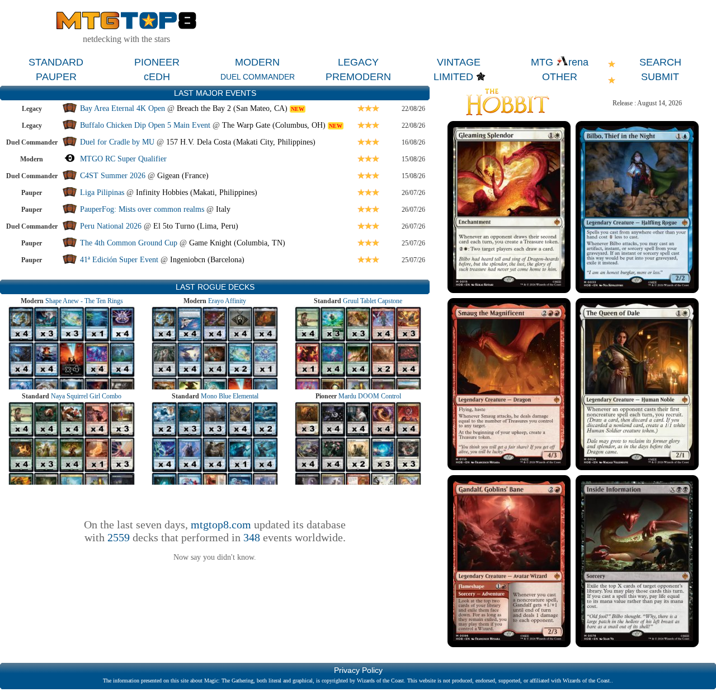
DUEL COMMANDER (257, 76)
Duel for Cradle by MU (117, 142)
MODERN (257, 62)
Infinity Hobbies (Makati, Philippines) (196, 192)
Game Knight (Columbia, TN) (237, 243)
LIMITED (453, 76)
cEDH (157, 76)
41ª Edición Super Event (119, 260)
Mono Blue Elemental (229, 396)
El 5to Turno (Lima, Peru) (195, 226)
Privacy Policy (358, 670)
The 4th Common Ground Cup (128, 243)
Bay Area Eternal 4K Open (122, 108)
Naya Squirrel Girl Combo (86, 396)
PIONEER (157, 62)
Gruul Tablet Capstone (372, 301)
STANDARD (56, 62)
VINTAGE (459, 62)
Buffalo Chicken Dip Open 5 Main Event (145, 125)
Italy (223, 209)
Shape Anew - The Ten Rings (84, 301)
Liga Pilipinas (103, 192)
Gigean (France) (183, 175)
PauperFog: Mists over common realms (142, 209)
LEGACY (358, 62)
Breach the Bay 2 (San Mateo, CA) (232, 108)
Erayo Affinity (227, 301)
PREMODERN (358, 76)
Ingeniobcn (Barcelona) (207, 260)
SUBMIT (660, 76)
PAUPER (56, 76)
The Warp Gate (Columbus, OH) (274, 125)
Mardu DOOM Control (369, 396)
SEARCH (660, 62)
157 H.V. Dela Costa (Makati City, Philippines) (240, 142)
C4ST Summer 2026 (112, 175)
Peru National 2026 (111, 226)
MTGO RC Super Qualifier (123, 159)
